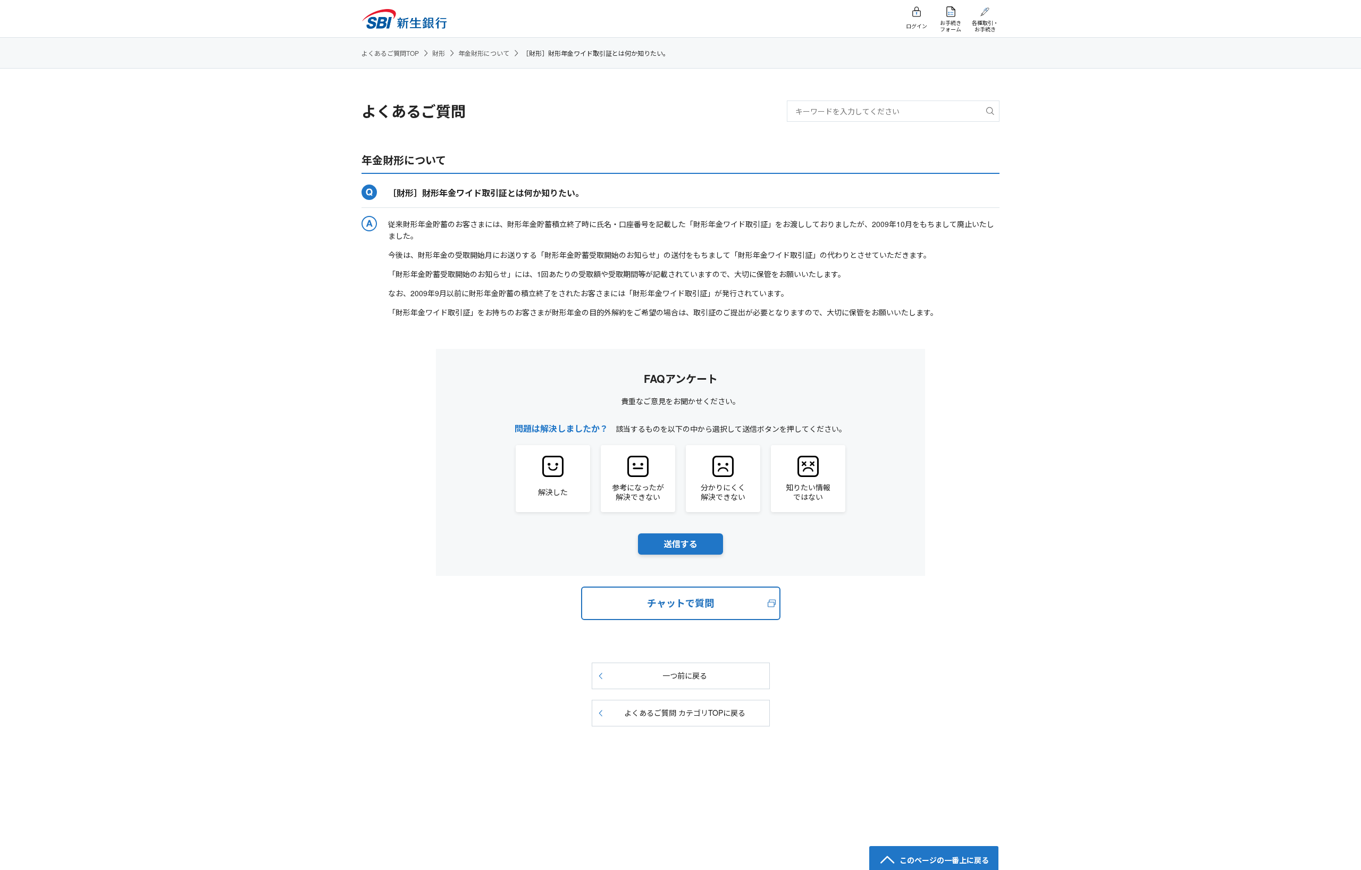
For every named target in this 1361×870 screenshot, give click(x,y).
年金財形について (483, 52)
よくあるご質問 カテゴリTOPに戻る (684, 712)
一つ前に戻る (684, 675)
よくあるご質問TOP (390, 52)
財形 (438, 52)
